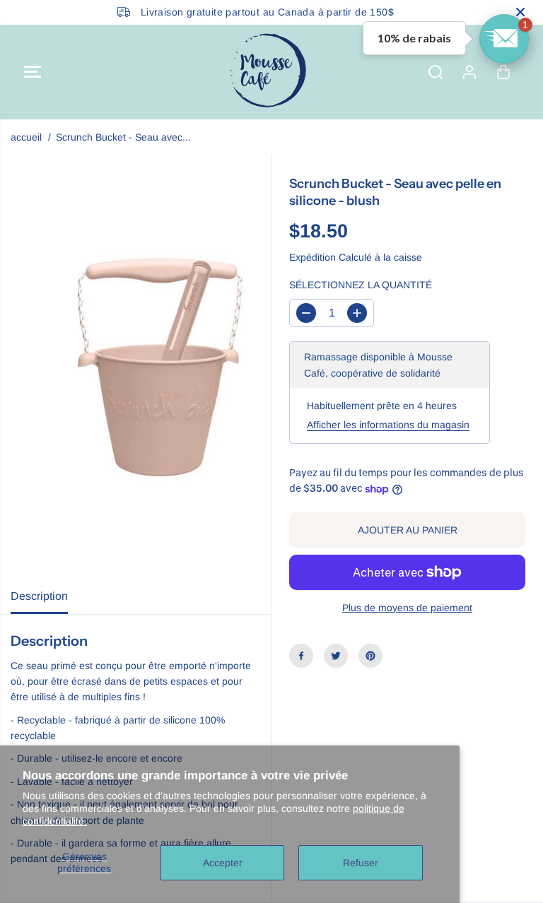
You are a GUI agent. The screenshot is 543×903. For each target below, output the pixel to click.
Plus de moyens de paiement (407, 607)
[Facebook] (301, 656)
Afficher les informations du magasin (388, 424)
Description (39, 596)
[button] (32, 72)
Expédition (312, 257)
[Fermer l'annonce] (520, 12)
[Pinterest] (370, 656)
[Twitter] (336, 656)
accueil (26, 137)
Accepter (223, 862)
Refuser (360, 862)
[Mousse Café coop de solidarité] (268, 72)
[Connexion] (469, 72)
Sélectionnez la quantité (360, 284)
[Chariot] (503, 72)
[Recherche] (435, 72)
